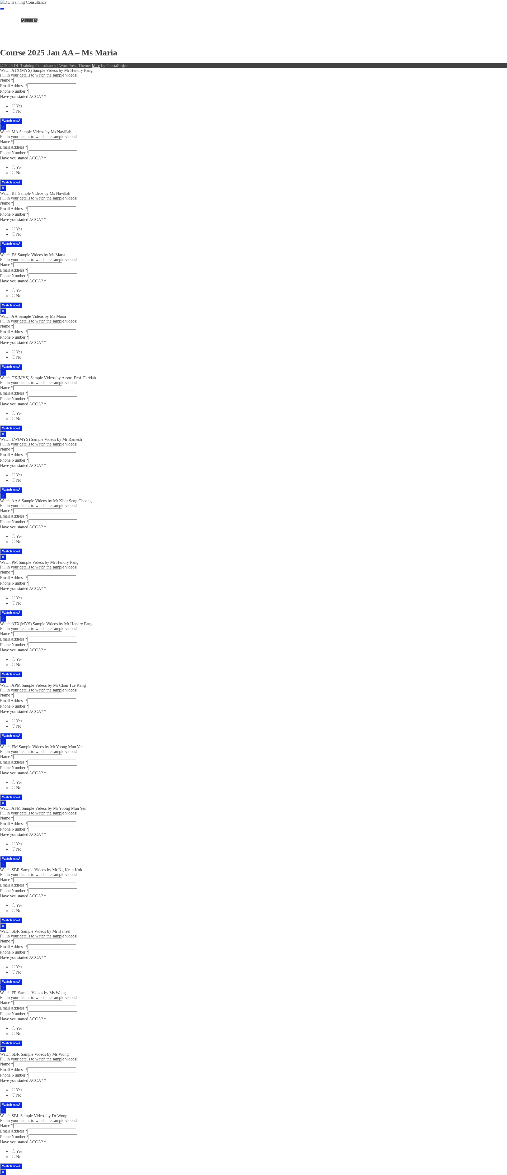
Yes (19, 106)
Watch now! (11, 121)
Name (6, 80)
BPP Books (20, 25)
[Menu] (2, 9)
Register (17, 30)
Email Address (13, 85)
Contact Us (20, 39)
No (18, 111)
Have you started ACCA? (23, 96)
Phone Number (14, 91)
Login (16, 35)
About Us (29, 20)
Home (16, 16)
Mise (96, 65)
